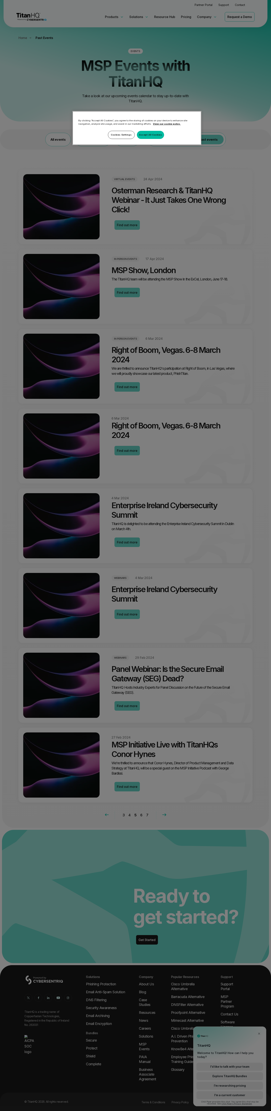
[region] (136, 128)
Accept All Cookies (150, 134)
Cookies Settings (121, 134)
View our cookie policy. (167, 123)
